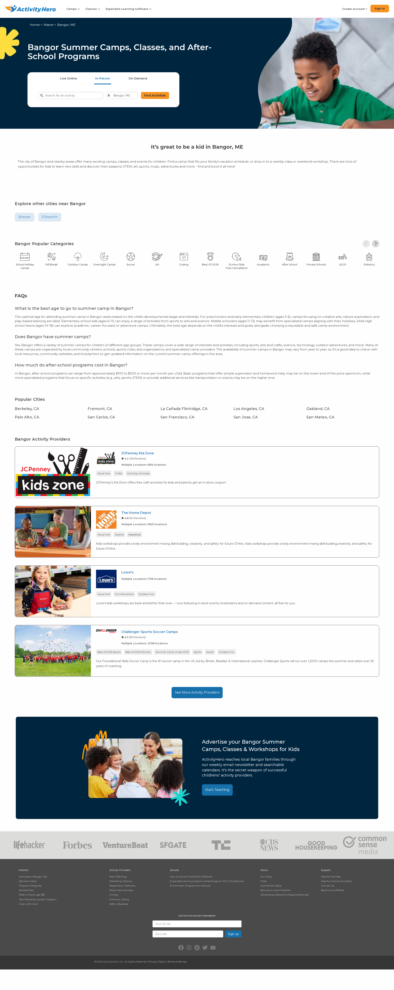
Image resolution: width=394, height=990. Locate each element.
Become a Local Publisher (275, 890)
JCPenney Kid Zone (137, 453)
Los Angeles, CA (249, 409)
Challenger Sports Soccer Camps (149, 632)
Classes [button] (91, 8)
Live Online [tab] (68, 78)
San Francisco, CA (177, 417)
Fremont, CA (100, 409)
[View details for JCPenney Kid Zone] (53, 471)
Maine (48, 25)
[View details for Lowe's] (53, 591)
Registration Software (122, 885)
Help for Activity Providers (336, 881)
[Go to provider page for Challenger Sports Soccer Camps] (106, 631)
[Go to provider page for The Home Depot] (106, 520)
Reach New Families (121, 890)
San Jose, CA (246, 417)
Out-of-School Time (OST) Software (191, 876)
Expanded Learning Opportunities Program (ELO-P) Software (207, 881)
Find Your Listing (119, 899)
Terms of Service (177, 961)
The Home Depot (136, 513)
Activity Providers (119, 870)
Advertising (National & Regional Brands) (284, 894)
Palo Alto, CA (27, 417)
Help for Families (330, 876)
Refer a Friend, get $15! (32, 894)
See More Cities (27, 881)
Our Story (266, 876)
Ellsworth (50, 217)
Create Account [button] (353, 8)
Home (35, 25)
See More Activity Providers (197, 692)
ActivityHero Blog (270, 885)
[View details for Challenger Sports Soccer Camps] (53, 650)
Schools (174, 870)
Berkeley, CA (27, 409)
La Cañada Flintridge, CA (183, 409)
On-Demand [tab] (137, 78)
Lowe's (127, 572)
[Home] (30, 9)
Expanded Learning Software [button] (127, 8)
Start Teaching (217, 790)
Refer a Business (118, 903)
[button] (366, 243)
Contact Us (327, 885)
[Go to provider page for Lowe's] (106, 579)
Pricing (113, 894)
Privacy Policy (156, 961)
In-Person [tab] (102, 78)
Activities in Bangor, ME (33, 876)
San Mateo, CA (320, 417)
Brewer (24, 217)
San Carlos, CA (101, 417)
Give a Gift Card (28, 903)
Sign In (380, 8)
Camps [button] (71, 8)
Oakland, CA (318, 409)
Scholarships (26, 890)
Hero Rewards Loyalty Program (37, 899)
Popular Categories (30, 885)
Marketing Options (120, 881)
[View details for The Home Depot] (53, 531)
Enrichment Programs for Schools (190, 885)
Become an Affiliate (332, 890)
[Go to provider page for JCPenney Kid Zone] (106, 458)
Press (263, 881)
